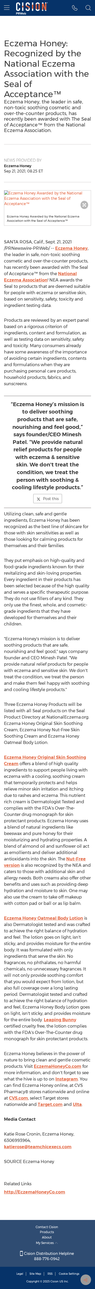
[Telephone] (75, 8)
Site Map (35, 1274)
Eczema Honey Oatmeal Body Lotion (43, 918)
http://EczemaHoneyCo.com (34, 1192)
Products (47, 1232)
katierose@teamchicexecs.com (38, 1146)
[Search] (88, 8)
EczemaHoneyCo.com (57, 1066)
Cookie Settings (69, 1274)
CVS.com (18, 1098)
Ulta (77, 1104)
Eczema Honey (71, 248)
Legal (19, 1274)
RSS (50, 1274)
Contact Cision (47, 1227)
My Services (45, 1243)
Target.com (50, 1104)
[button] (47, 198)
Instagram (66, 1079)
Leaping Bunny (60, 1019)
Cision (54, 1281)
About (47, 1237)
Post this (51, 498)
